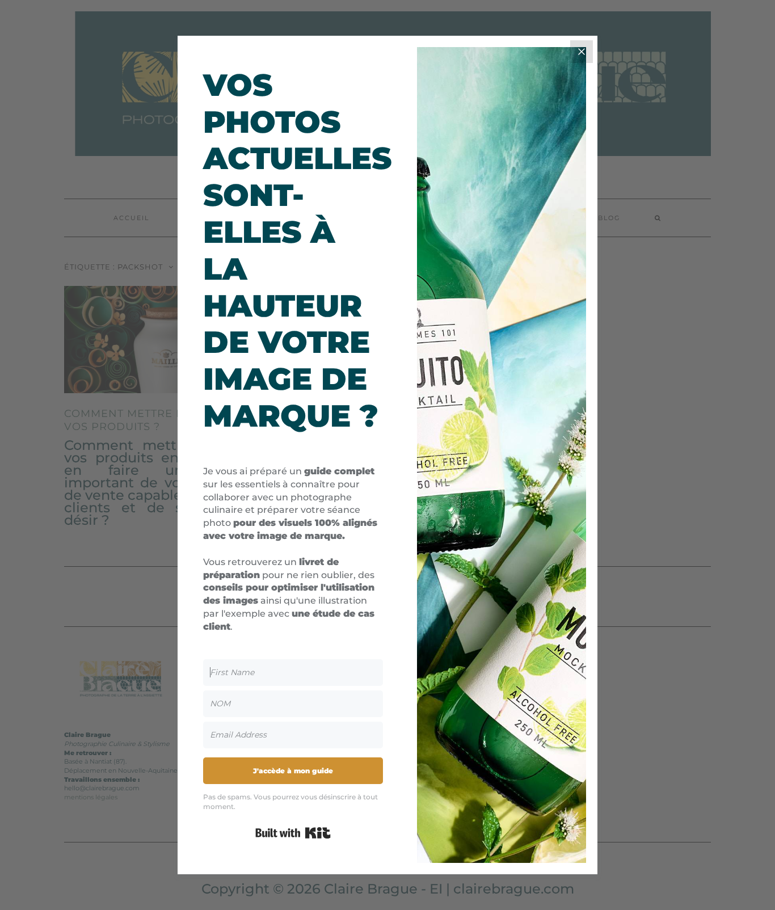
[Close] (581, 51)
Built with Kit (293, 833)
